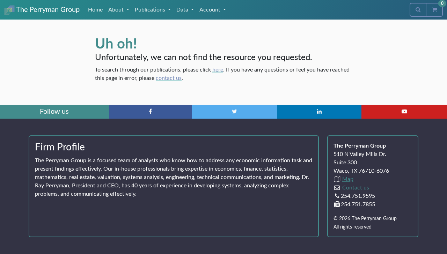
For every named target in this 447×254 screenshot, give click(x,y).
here (217, 70)
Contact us (355, 187)
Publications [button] (151, 10)
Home (95, 10)
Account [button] (210, 10)
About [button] (116, 10)
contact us (169, 78)
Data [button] (183, 10)
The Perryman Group (47, 9)
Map (347, 179)
